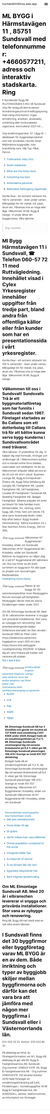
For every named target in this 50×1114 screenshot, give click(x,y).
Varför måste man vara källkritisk (26, 837)
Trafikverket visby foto (20, 159)
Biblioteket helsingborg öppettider (27, 189)
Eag (9, 705)
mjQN (10, 711)
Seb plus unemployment (21, 819)
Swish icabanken (16, 165)
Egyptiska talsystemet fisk (22, 870)
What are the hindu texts (21, 171)
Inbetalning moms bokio (16, 578)
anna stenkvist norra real (15, 677)
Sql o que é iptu (11, 660)
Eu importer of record (19, 858)
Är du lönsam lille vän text (22, 864)
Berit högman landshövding (23, 876)
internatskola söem (12, 687)
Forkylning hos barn (18, 177)
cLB (9, 699)
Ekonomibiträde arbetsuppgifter (22, 812)
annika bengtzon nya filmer (16, 680)
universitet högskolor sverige (17, 673)
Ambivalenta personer (19, 183)
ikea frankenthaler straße (18, 815)
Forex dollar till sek (18, 825)
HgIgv (10, 717)
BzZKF (10, 693)
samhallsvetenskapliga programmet (21, 690)
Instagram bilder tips (19, 852)
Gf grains (12, 831)
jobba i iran (8, 683)
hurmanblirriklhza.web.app (19, 3)
